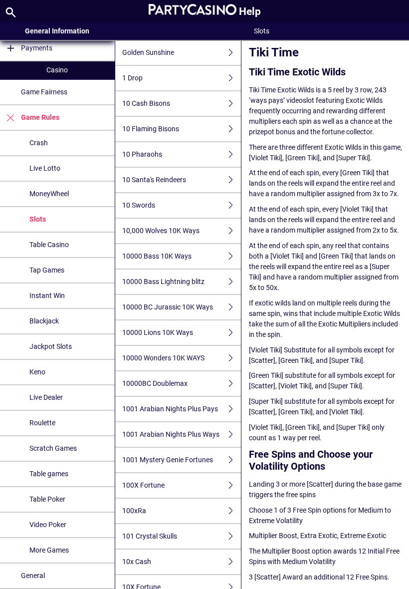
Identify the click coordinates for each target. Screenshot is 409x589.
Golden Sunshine (148, 52)
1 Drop (132, 78)
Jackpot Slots (50, 346)
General (33, 576)
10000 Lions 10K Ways (157, 332)
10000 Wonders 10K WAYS (163, 358)
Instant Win (47, 295)
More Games (49, 550)
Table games (48, 474)
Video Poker (47, 525)
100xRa (134, 511)
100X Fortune (143, 485)
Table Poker (47, 499)
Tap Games (46, 270)
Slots (37, 219)
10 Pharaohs (142, 154)
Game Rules (40, 117)
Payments (36, 48)
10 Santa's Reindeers (154, 180)
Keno (37, 372)
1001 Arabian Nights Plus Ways (170, 434)
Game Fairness (44, 92)
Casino (57, 70)
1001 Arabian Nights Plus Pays (170, 409)
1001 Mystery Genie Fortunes (167, 460)
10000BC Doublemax (155, 383)
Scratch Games (53, 448)
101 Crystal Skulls (149, 536)
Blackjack (44, 321)
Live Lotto (44, 168)
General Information (57, 31)
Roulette (42, 423)
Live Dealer (46, 397)
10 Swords (138, 205)
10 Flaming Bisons (150, 129)
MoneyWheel (49, 194)
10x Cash (136, 562)
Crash (38, 143)
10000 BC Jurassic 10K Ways (167, 307)
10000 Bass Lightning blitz (163, 282)
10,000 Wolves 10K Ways (161, 231)
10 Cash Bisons (146, 103)
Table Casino (49, 245)
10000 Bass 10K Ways (157, 256)
